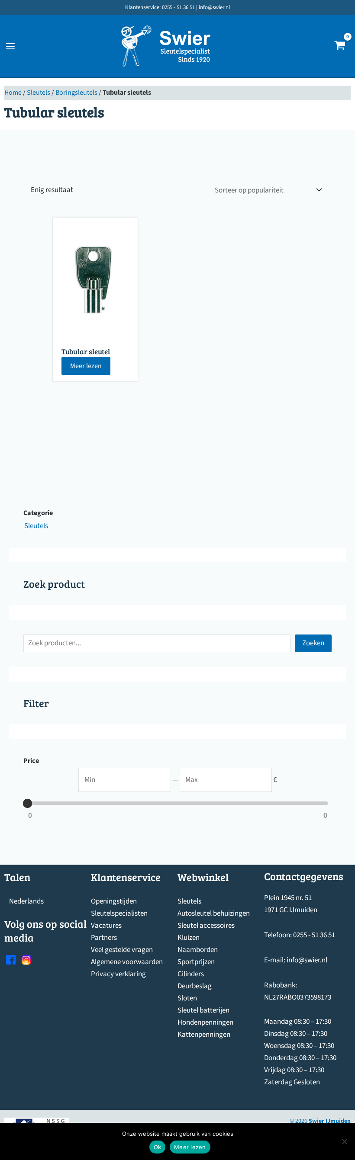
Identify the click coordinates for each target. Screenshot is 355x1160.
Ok (157, 1147)
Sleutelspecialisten (119, 913)
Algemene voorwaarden (127, 962)
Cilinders (191, 974)
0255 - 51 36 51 (314, 935)
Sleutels (38, 92)
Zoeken (313, 643)
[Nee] (344, 1141)
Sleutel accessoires (206, 925)
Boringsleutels (76, 92)
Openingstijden (114, 901)
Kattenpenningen (204, 1034)
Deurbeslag (195, 986)
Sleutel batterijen (203, 1010)
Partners (104, 937)
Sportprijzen (196, 962)
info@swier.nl (307, 960)
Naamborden (198, 950)
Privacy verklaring (118, 974)
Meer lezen (86, 366)
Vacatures (106, 925)
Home (13, 92)
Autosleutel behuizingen (214, 913)
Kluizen (189, 937)
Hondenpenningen (205, 1022)
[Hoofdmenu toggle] (10, 46)
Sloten (187, 998)
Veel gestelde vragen (122, 950)
